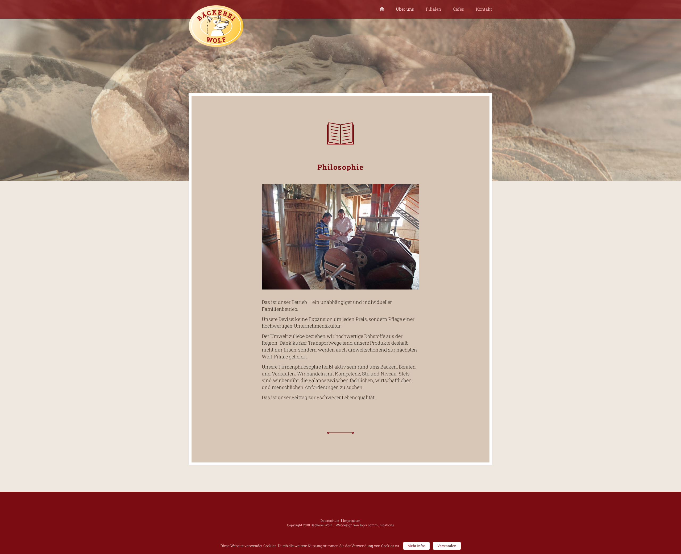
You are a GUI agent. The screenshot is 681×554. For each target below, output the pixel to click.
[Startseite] (382, 9)
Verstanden (446, 545)
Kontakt (484, 9)
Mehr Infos (416, 545)
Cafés (458, 9)
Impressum (351, 520)
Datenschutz (330, 520)
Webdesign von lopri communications (365, 525)
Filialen (433, 9)
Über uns (405, 9)
